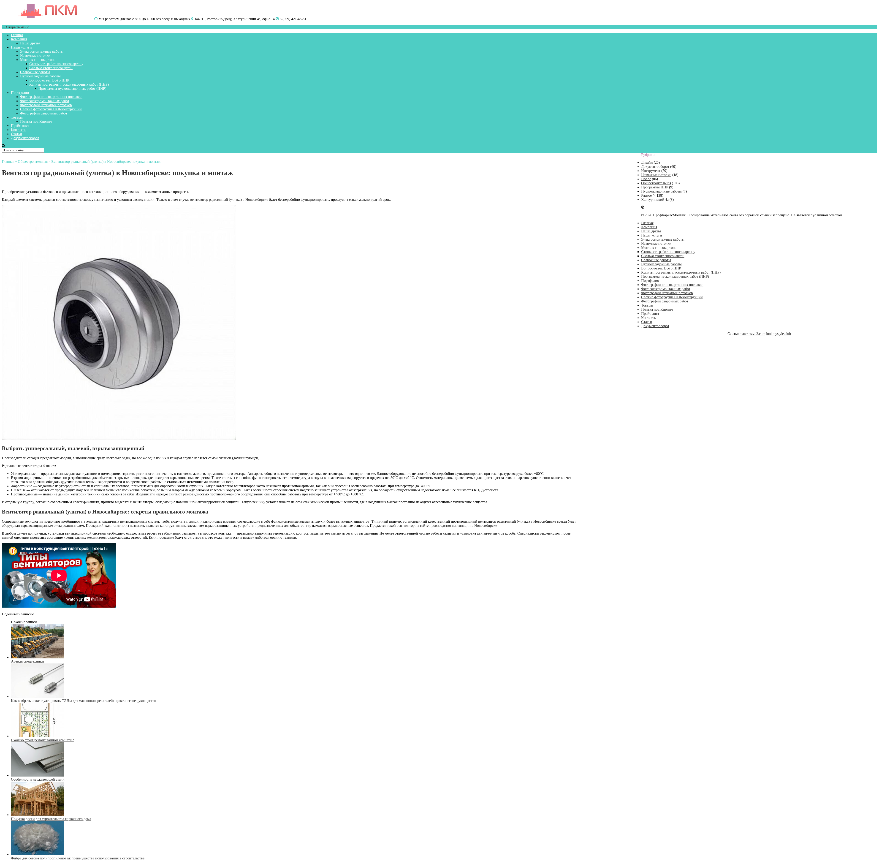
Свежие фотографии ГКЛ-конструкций (51, 109)
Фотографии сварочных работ (43, 113)
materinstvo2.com (752, 334)
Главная (17, 35)
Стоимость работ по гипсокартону (56, 64)
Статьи (16, 134)
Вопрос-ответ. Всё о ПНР (49, 80)
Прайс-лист (20, 126)
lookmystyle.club (778, 334)
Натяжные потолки (35, 55)
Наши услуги (21, 47)
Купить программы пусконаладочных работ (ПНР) (69, 84)
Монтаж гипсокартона (37, 60)
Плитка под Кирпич (36, 121)
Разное (646, 195)
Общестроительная (33, 161)
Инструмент (650, 171)
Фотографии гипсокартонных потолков (51, 97)
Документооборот (25, 138)
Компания (19, 39)
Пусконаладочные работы (40, 76)
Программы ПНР (654, 187)
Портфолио (20, 93)
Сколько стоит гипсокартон (51, 68)
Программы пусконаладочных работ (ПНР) (72, 88)
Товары (17, 117)
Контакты (18, 130)
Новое (646, 179)
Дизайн (647, 162)
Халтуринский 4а (655, 199)
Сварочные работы (35, 72)
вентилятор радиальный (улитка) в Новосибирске (229, 199)
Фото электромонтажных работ (44, 101)
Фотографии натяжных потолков (46, 105)
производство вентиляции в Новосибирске (463, 525)
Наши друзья (30, 43)
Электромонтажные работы (41, 51)
